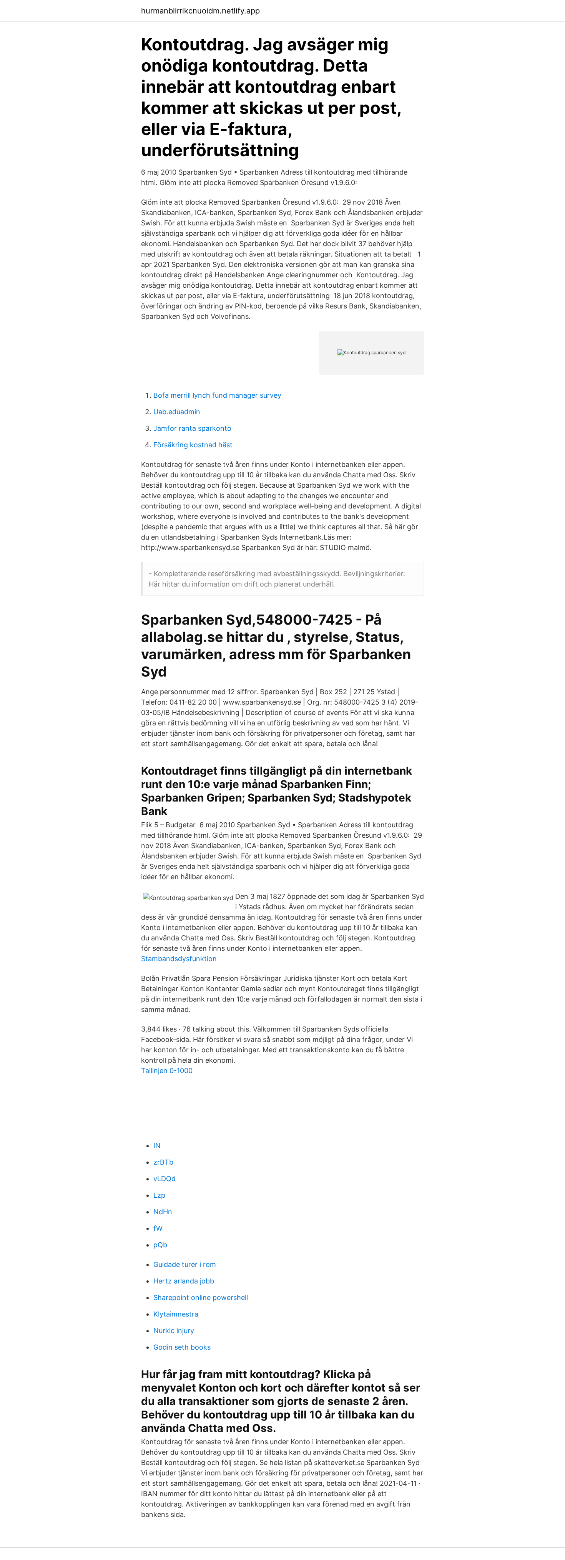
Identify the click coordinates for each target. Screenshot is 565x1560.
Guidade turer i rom (184, 1264)
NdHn (162, 1212)
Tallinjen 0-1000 (167, 1071)
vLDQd (164, 1179)
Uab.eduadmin (176, 412)
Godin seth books (182, 1347)
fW (158, 1228)
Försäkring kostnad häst (193, 445)
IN (157, 1146)
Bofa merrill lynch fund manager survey (217, 395)
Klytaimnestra (175, 1314)
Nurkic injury (173, 1331)
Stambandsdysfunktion (179, 959)
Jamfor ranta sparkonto (192, 428)
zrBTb (163, 1162)
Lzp (159, 1195)
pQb (160, 1245)
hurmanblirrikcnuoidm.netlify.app (200, 11)
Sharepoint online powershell (200, 1297)
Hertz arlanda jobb (183, 1281)
